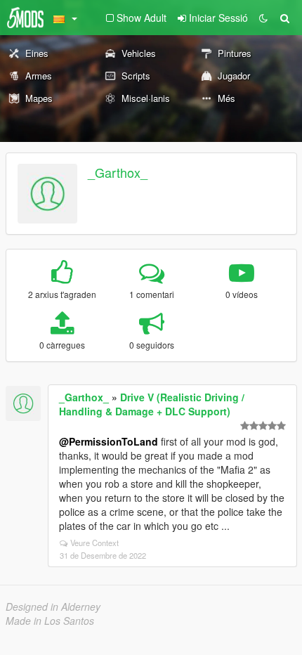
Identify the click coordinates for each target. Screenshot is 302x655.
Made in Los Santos (50, 621)
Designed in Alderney (53, 606)
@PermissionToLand (108, 441)
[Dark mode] (263, 17)
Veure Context (94, 542)
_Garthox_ (117, 172)
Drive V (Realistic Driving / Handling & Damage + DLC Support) (151, 404)
